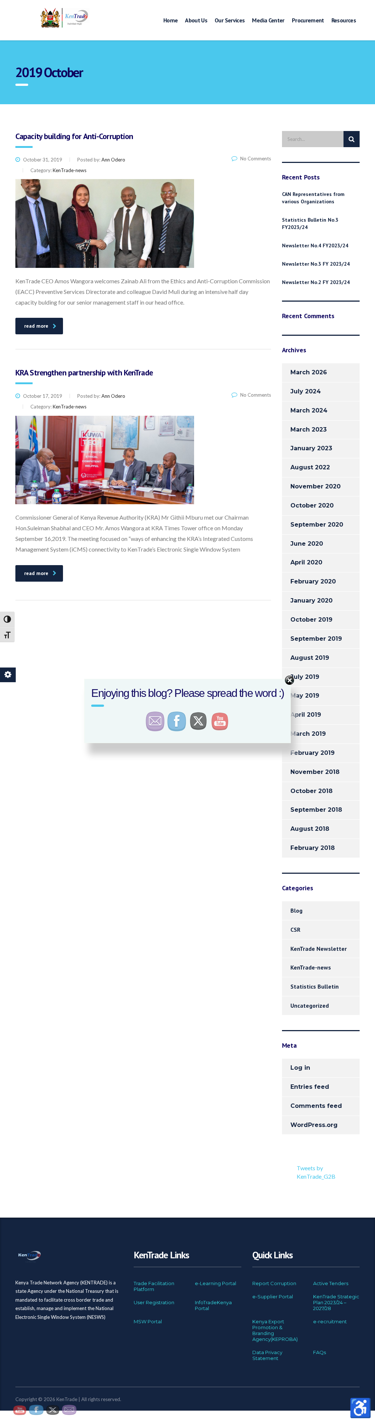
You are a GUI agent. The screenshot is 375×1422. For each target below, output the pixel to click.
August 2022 (310, 467)
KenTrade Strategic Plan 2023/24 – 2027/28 (336, 1302)
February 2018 (312, 847)
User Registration (154, 1302)
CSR (295, 929)
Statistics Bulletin (314, 986)
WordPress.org (314, 1124)
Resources (343, 20)
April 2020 (306, 562)
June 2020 (306, 543)
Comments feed (316, 1105)
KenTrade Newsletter (318, 948)
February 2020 (313, 581)
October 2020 (312, 505)
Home (170, 20)
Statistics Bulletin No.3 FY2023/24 (310, 223)
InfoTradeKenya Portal (213, 1305)
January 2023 (311, 448)
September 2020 (316, 524)
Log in (300, 1067)
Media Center (268, 20)
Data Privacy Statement (267, 1355)
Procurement (308, 20)
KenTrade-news (310, 967)
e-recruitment (330, 1321)
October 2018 (311, 791)
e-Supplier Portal (272, 1296)
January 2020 (311, 600)
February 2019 (312, 752)
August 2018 (309, 828)
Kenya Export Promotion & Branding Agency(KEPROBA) (275, 1330)
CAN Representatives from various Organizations (313, 198)
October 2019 (311, 619)
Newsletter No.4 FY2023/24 (315, 245)
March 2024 (308, 410)
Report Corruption (274, 1283)
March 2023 (308, 429)
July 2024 (305, 391)
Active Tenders (330, 1283)
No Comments (254, 158)
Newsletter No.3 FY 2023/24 (316, 264)
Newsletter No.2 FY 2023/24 (316, 282)
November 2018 (314, 771)
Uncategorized (309, 1005)
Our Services (230, 20)
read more (36, 326)
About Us (196, 20)
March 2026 (308, 372)
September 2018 (316, 809)
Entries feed (309, 1086)
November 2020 (315, 486)
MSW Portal (148, 1321)
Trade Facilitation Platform (154, 1286)
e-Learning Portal (215, 1283)
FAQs (319, 1352)
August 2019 (309, 657)
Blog (296, 910)
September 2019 (316, 638)
